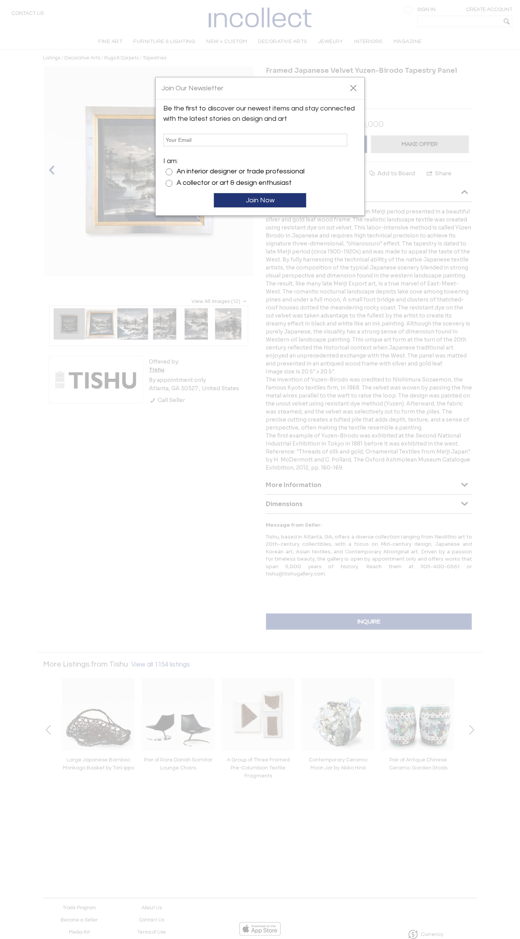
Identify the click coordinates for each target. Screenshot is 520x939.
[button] (353, 87)
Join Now (260, 200)
